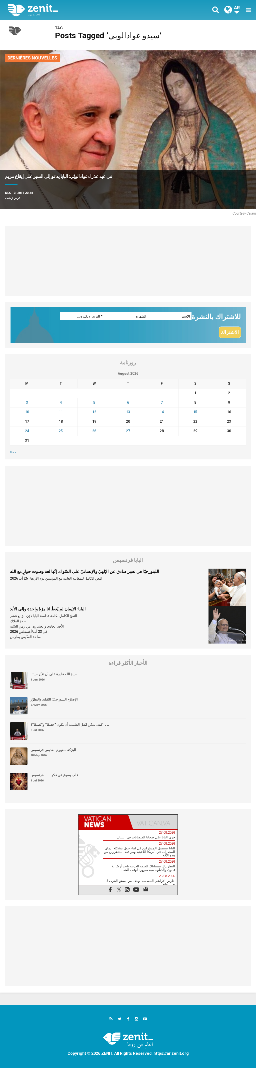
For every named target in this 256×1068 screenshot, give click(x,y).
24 (27, 431)
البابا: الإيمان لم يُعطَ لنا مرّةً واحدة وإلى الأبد (48, 608)
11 (61, 412)
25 (61, 431)
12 (94, 412)
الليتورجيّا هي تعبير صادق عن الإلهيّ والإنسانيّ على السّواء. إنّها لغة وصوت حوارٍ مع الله (84, 571)
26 (94, 431)
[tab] (103, 822)
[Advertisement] (128, 261)
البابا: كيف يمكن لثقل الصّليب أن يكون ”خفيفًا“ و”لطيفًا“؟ (70, 724)
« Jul (14, 452)
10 (27, 412)
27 (128, 431)
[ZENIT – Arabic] (72, 10)
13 (128, 412)
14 (162, 412)
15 (195, 412)
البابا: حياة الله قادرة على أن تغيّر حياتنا (57, 674)
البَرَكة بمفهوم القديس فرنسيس (53, 750)
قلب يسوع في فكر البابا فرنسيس (54, 775)
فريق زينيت (12, 198)
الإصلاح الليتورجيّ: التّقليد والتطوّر (54, 699)
